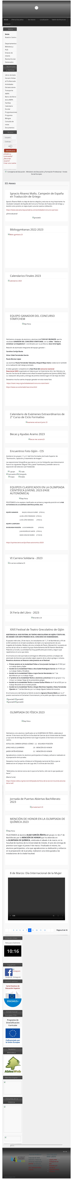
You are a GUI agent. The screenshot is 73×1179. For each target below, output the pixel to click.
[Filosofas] (13, 1119)
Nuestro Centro (10, 37)
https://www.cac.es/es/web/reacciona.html (21, 387)
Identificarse (10, 151)
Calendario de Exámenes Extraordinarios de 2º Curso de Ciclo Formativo (37, 415)
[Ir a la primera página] (6, 930)
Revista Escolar (10, 59)
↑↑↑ (65, 1152)
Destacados (9, 62)
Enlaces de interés (9, 54)
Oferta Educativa (17, 20)
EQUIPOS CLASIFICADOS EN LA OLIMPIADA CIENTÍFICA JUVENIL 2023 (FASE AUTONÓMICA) (37, 490)
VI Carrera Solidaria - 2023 (26, 558)
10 (36, 930)
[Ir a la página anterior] (10, 930)
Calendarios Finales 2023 (25, 276)
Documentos (9, 128)
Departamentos (10, 43)
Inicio (6, 20)
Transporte (9, 90)
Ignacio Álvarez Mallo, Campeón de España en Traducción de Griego (37, 195)
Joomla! (31, 1163)
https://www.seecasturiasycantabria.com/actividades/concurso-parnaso (32, 210)
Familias (8, 103)
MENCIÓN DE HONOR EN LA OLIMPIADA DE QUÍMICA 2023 (37, 820)
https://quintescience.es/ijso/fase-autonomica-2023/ (25, 543)
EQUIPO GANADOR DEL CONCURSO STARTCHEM (32, 317)
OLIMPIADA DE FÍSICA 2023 (27, 712)
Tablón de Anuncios (59, 20)
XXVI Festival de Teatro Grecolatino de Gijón (37, 629)
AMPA (7, 94)
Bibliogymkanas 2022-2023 (26, 229)
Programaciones (11, 112)
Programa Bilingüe (8, 116)
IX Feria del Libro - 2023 (24, 612)
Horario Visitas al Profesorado (10, 79)
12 (45, 930)
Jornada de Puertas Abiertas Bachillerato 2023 (35, 800)
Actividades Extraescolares (10, 85)
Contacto (7, 24)
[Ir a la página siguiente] (48, 930)
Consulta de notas (9, 123)
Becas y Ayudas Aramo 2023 (27, 434)
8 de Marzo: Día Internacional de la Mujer (36, 873)
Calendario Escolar (9, 107)
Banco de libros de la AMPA (10, 98)
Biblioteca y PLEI (9, 48)
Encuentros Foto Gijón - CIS (27, 451)
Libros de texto (10, 75)
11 (41, 930)
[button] (65, 8)
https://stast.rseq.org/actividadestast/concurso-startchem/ (28, 383)
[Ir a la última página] (52, 930)
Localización (44, 20)
